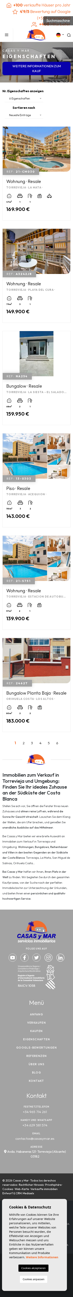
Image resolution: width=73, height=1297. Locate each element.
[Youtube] (13, 957)
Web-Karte (22, 1189)
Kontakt (36, 1081)
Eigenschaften (36, 1039)
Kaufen (36, 1031)
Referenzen (36, 1056)
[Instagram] (48, 957)
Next (66, 151)
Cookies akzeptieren (33, 1268)
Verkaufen (36, 1022)
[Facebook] (24, 957)
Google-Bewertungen (36, 1047)
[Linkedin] (60, 957)
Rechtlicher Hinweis (31, 1185)
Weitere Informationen (42, 1257)
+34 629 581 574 (35, 1125)
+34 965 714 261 (35, 1112)
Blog (36, 1072)
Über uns (36, 1064)
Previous (7, 151)
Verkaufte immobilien (44, 1189)
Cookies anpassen (33, 1279)
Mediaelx (28, 1193)
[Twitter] (36, 957)
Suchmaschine (58, 20)
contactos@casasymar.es (35, 1138)
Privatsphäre (53, 1185)
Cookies (7, 1189)
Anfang (36, 1014)
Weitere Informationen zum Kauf (36, 68)
